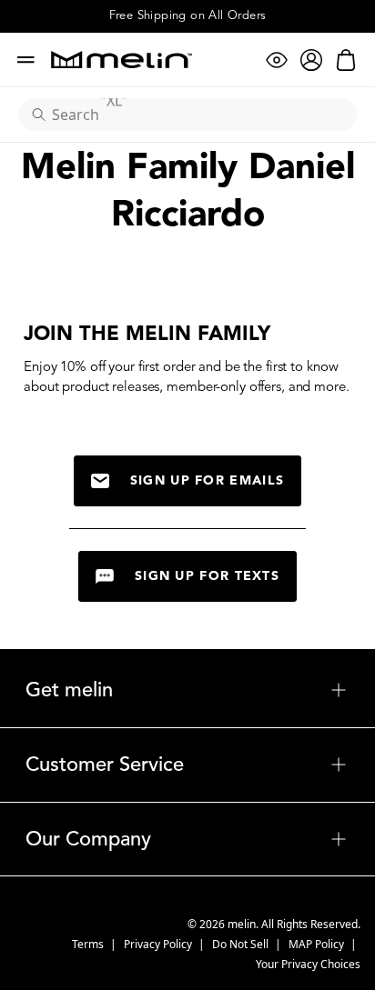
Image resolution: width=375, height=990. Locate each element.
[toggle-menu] (231, 690)
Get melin (187, 690)
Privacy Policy (159, 944)
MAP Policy (318, 944)
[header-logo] (121, 59)
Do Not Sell (241, 944)
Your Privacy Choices (308, 964)
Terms (89, 944)
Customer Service (187, 764)
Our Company (187, 839)
